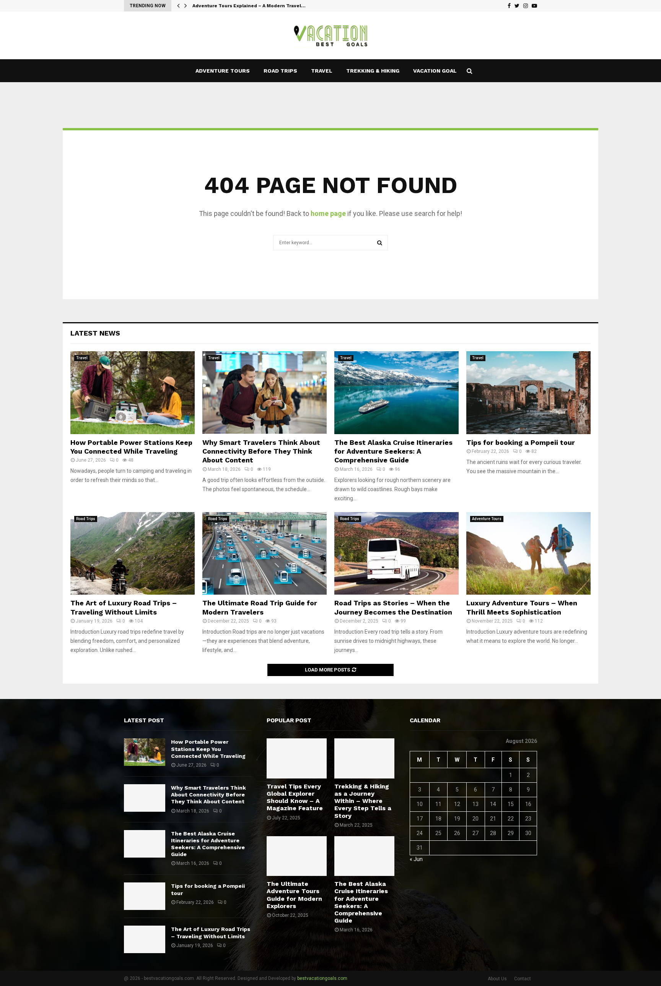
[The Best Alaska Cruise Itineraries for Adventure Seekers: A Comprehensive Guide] (396, 392)
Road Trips (280, 71)
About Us (497, 978)
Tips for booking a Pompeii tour (520, 442)
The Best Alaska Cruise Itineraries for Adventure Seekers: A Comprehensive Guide (393, 451)
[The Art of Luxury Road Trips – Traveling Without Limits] (132, 553)
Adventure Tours (222, 71)
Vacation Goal (435, 71)
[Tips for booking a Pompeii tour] (528, 392)
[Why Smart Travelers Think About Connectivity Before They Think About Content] (264, 392)
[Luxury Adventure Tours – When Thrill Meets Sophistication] (528, 553)
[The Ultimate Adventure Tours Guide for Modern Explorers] (297, 856)
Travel (321, 71)
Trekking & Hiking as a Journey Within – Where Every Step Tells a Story (362, 801)
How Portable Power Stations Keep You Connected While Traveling (208, 749)
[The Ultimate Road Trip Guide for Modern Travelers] (264, 553)
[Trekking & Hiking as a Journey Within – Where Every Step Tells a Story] (364, 758)
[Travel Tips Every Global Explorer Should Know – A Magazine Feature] (297, 758)
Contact (522, 978)
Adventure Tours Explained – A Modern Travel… (249, 5)
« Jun (416, 859)
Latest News (95, 333)
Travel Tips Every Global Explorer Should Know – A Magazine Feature (295, 797)
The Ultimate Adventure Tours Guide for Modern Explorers (294, 895)
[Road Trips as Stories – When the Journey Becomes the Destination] (396, 553)
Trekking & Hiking (372, 71)
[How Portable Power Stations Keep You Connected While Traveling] (132, 392)
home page (328, 213)
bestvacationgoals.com (322, 978)
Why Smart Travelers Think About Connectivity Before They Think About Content (261, 451)
